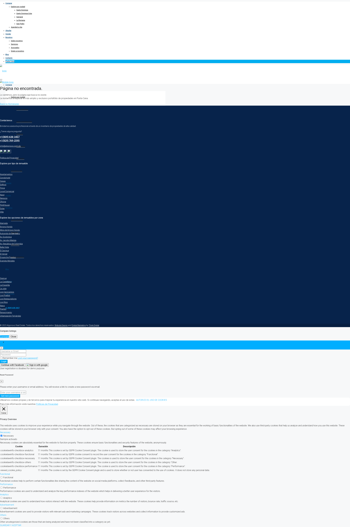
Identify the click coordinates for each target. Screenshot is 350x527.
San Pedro (20, 24)
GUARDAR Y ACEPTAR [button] (10, 525)
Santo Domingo (22, 10)
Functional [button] (5, 474)
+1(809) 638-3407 (10, 136)
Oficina (3, 202)
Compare (4, 336)
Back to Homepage (9, 104)
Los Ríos (4, 302)
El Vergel (3, 254)
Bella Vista (4, 247)
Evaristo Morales (7, 261)
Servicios (14, 44)
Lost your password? (28, 358)
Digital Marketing (79, 325)
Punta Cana (9, 61)
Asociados (15, 48)
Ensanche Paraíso (8, 257)
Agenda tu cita (16, 27)
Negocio (3, 198)
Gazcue (3, 278)
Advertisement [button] (7, 504)
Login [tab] (8, 342)
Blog (7, 54)
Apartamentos (6, 174)
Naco (2, 306)
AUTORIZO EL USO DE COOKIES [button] (151, 400)
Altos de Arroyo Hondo (10, 230)
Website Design (61, 325)
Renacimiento (6, 312)
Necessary (8, 435)
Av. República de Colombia (11, 244)
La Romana (20, 20)
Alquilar (8, 31)
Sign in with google (38, 365)
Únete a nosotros (17, 51)
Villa (2, 212)
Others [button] (3, 515)
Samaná (19, 17)
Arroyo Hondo (6, 227)
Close (13, 336)
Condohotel (5, 178)
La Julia (3, 288)
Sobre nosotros (17, 41)
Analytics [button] (4, 494)
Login (3, 361)
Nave (2, 195)
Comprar (8, 3)
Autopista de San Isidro (10, 233)
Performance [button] (6, 484)
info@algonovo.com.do (10, 146)
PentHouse (5, 205)
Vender (8, 34)
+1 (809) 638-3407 (12, 308)
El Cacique (4, 250)
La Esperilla (5, 285)
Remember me (10, 358)
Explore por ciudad (18, 7)
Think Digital (94, 325)
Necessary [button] (5, 432)
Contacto (8, 58)
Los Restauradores (8, 299)
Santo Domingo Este (24, 13)
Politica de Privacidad (9, 158)
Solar (2, 208)
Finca (2, 188)
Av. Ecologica (6, 237)
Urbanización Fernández (10, 316)
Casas (3, 181)
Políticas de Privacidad (47, 404)
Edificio (3, 185)
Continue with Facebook (12, 365)
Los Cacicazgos (7, 292)
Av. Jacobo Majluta (8, 240)
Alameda (4, 223)
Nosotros (8, 37)
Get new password (10, 396)
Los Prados (5, 295)
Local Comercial (7, 191)
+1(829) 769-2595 (10, 140)
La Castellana (5, 282)
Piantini (3, 309)
